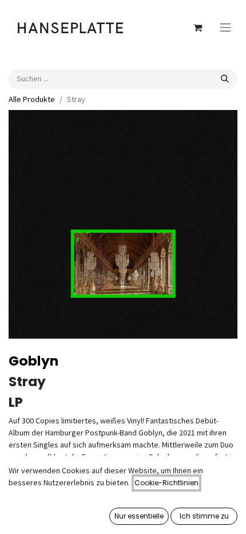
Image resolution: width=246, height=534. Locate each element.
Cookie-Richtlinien (166, 483)
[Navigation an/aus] (225, 27)
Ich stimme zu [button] (204, 516)
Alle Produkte (32, 99)
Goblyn (33, 360)
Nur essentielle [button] (139, 516)
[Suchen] (224, 79)
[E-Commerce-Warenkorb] (197, 27)
